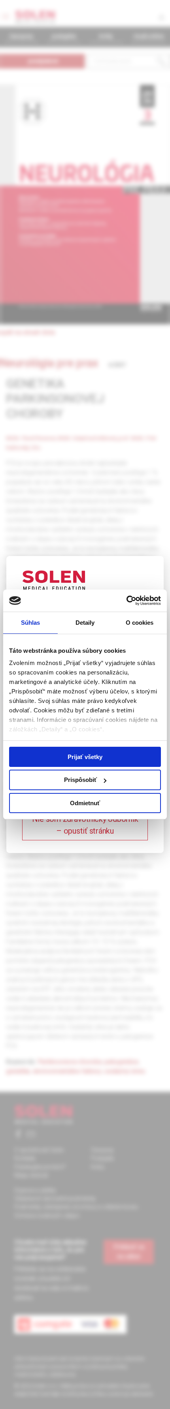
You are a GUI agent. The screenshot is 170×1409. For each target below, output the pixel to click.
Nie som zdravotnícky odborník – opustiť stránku (85, 825)
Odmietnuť (85, 803)
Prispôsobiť (80, 779)
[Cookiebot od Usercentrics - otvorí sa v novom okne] (126, 601)
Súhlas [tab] (30, 622)
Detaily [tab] (85, 622)
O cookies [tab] (140, 622)
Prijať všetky (85, 756)
